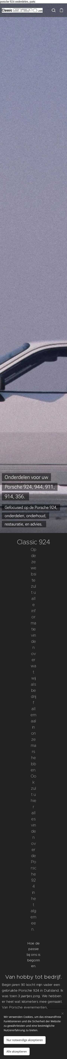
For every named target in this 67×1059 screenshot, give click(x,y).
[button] (54, 10)
